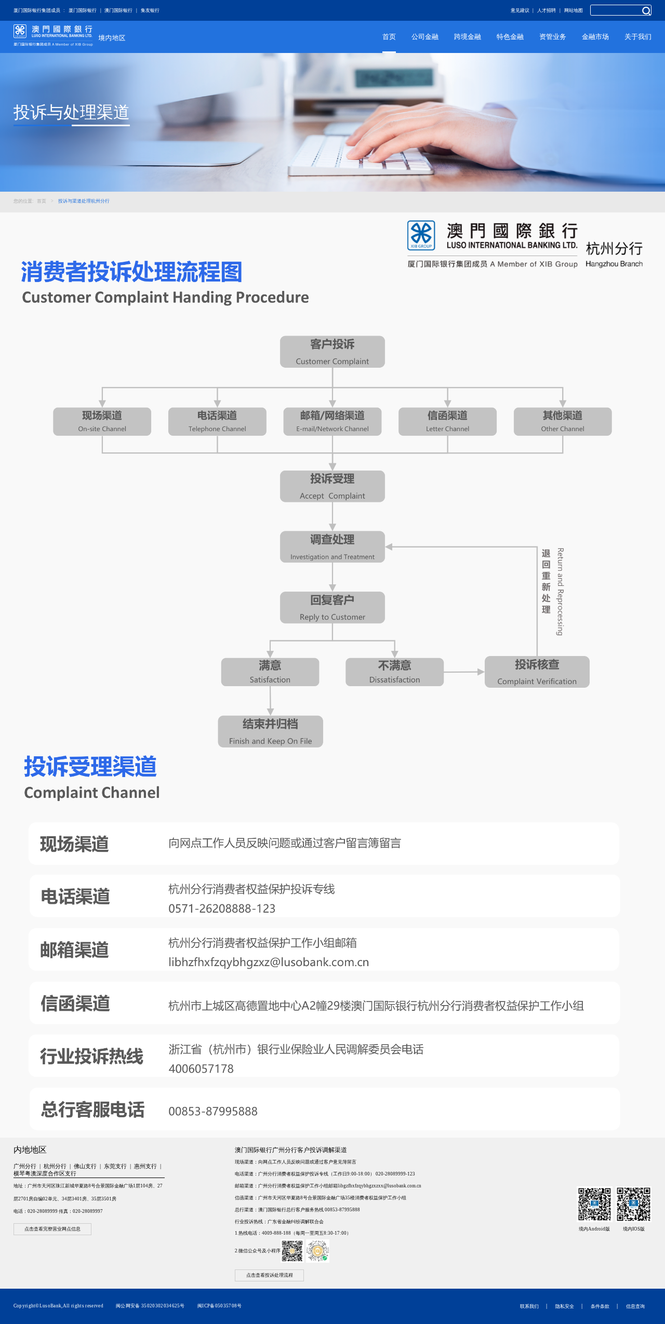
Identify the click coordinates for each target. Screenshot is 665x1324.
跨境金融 (467, 37)
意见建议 (520, 10)
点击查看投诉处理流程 (269, 1275)
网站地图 (573, 10)
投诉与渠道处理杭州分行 (84, 201)
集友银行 (150, 10)
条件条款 (600, 1306)
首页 (389, 37)
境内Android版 (594, 1229)
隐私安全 (564, 1306)
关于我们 (637, 37)
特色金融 (510, 37)
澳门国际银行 (118, 10)
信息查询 (635, 1306)
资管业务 (552, 37)
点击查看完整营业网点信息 (52, 1229)
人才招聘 (546, 10)
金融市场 (595, 37)
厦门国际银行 (83, 10)
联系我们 (529, 1306)
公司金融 (424, 37)
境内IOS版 (634, 1229)
